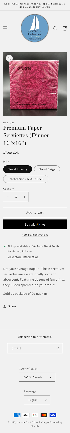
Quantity (8, 188)
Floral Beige (47, 169)
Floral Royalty (18, 169)
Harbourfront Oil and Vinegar (33, 422)
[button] (5, 28)
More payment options (35, 234)
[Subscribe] (58, 348)
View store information (23, 257)
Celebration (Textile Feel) (26, 179)
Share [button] (12, 306)
